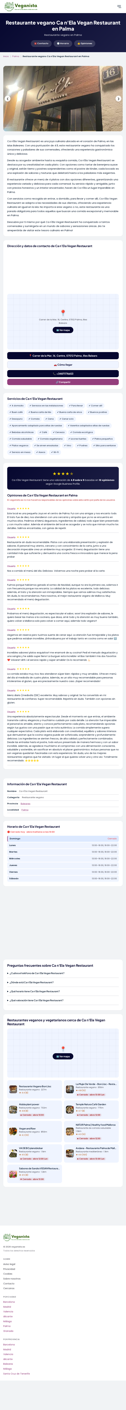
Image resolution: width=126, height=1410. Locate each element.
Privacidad (9, 1269)
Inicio (6, 56)
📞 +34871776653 (63, 373)
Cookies (7, 1273)
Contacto (8, 1283)
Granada (8, 1331)
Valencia (8, 1311)
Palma (15, 56)
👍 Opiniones (84, 43)
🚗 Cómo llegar (63, 364)
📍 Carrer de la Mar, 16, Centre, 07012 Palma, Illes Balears (63, 355)
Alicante (8, 1316)
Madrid (7, 1306)
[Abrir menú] (119, 6)
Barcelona (9, 1302)
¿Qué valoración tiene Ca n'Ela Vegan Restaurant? (36, 1000)
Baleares (25, 803)
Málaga (7, 1321)
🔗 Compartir (63, 382)
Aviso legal (9, 1264)
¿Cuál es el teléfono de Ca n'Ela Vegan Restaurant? (37, 973)
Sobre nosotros (12, 1278)
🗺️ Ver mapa (63, 330)
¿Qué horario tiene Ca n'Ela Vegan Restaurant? (35, 991)
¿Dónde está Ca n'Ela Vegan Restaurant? (32, 982)
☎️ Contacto (41, 43)
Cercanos (8, 1288)
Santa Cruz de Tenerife (16, 1373)
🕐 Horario (63, 43)
